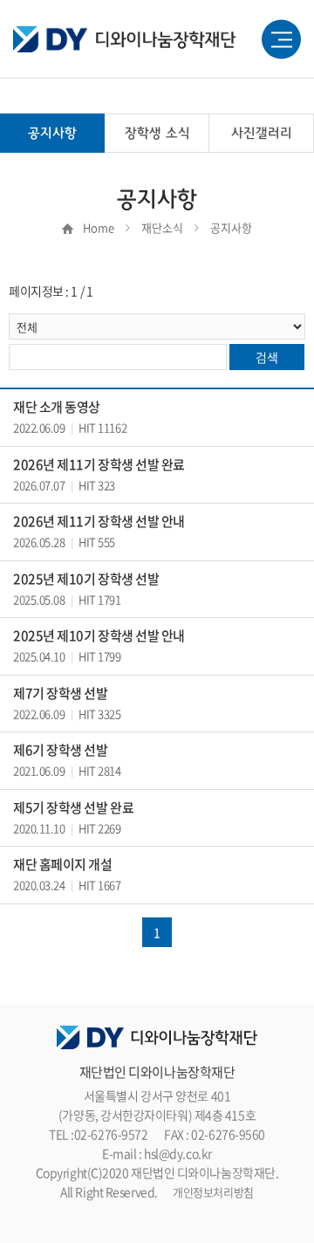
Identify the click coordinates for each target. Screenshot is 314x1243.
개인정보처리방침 (213, 1192)
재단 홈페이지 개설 (63, 864)
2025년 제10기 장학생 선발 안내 (99, 635)
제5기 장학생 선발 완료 (73, 807)
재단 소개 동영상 (56, 406)
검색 (266, 357)
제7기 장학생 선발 (60, 693)
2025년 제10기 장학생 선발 (86, 578)
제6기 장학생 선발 (60, 749)
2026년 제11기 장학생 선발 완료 (99, 464)
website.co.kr (190, 1211)
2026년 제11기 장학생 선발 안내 (99, 521)
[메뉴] (281, 39)
